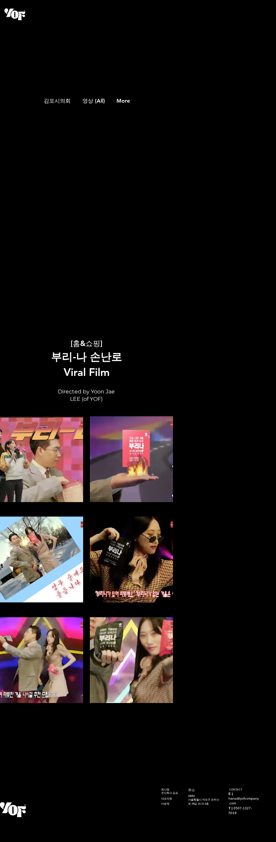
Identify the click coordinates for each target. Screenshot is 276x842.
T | (231, 808)
